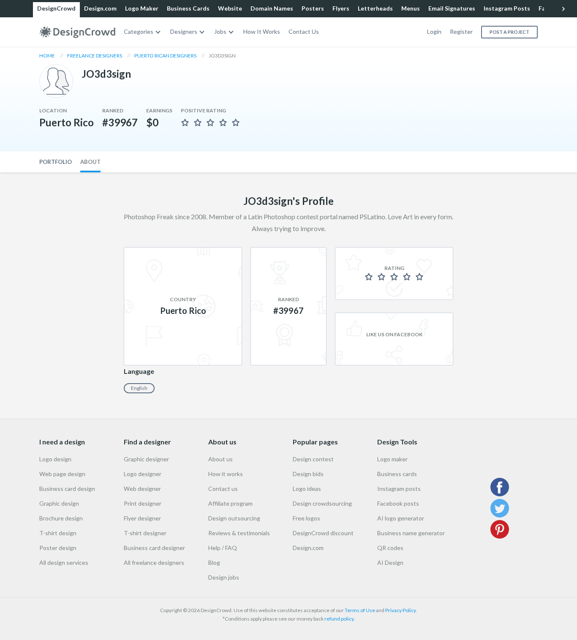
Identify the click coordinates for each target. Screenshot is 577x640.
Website (230, 8)
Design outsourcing (234, 518)
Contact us (223, 488)
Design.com (100, 8)
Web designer (142, 488)
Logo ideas (307, 488)
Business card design (67, 488)
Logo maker (392, 459)
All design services (63, 562)
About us (220, 459)
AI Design (390, 562)
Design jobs (223, 577)
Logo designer (142, 474)
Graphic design (59, 503)
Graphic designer (146, 459)
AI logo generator (400, 518)
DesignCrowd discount (323, 533)
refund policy (339, 618)
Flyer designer (142, 518)
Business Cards (188, 8)
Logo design (55, 459)
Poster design (57, 548)
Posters (313, 8)
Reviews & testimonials (239, 533)
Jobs (220, 31)
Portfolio (55, 161)
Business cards (397, 474)
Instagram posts (399, 488)
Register (461, 31)
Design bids (308, 474)
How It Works (261, 31)
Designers (183, 31)
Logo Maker (141, 8)
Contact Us (303, 31)
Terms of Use (360, 610)
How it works (225, 474)
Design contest (313, 459)
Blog (214, 562)
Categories (138, 31)
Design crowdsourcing (322, 503)
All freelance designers (154, 562)
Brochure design (61, 518)
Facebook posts (398, 503)
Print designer (142, 503)
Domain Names (271, 8)
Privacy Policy (400, 610)
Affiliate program (230, 503)
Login (434, 31)
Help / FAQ (222, 548)
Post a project (509, 32)
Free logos (306, 518)
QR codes (390, 548)
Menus (410, 8)
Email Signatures (451, 8)
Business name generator (411, 533)
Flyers (340, 8)
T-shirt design (57, 533)
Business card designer (154, 548)
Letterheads (375, 8)
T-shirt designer (145, 533)
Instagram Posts (507, 8)
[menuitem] (143, 32)
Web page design (62, 474)
